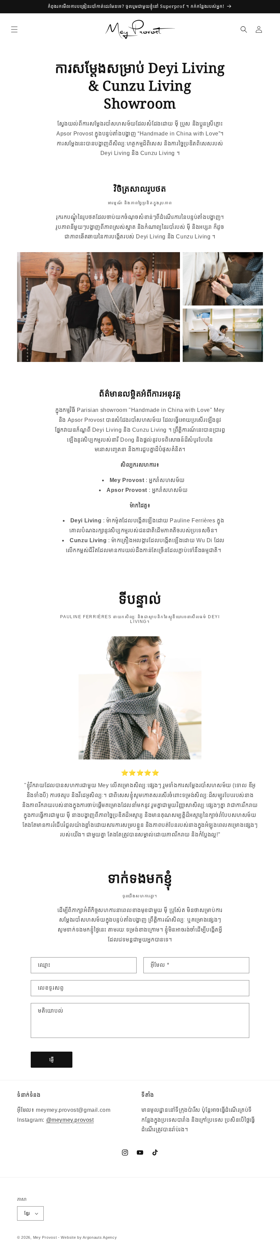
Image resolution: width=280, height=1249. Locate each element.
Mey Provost (45, 1237)
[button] (14, 29)
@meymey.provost (70, 1120)
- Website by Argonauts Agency (87, 1237)
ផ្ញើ (51, 1059)
